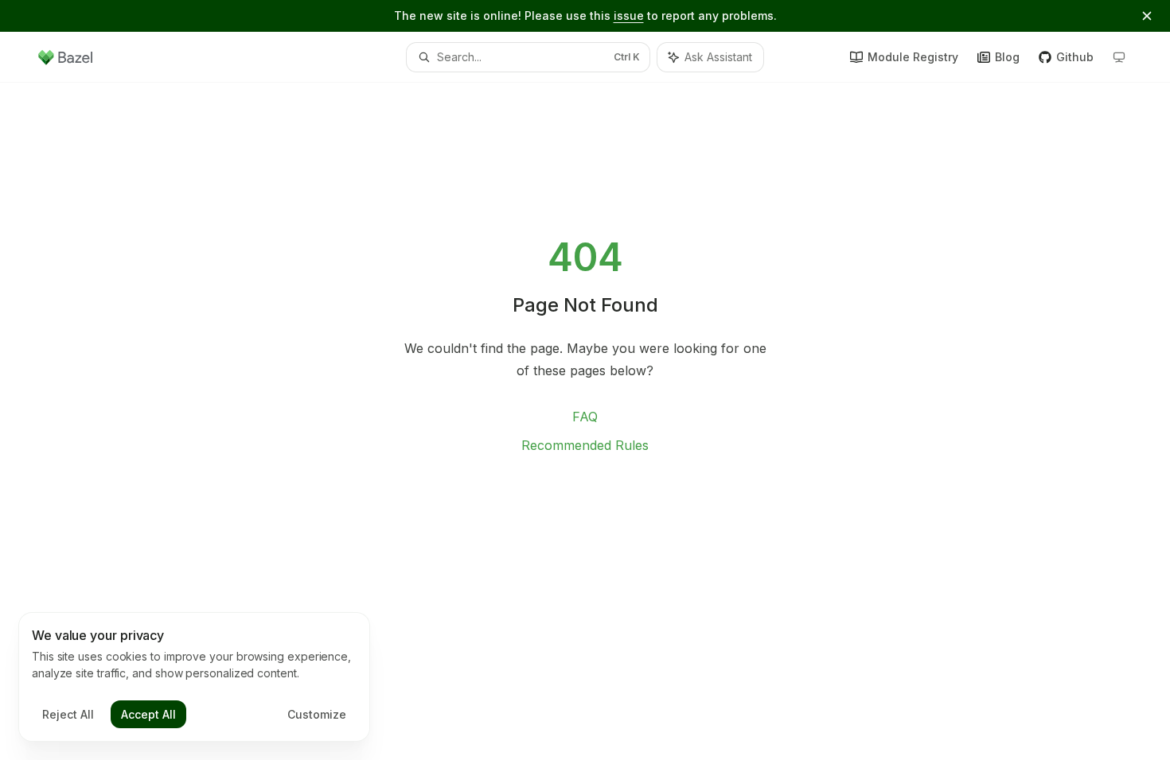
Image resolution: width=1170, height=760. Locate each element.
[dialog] (194, 677)
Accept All (148, 714)
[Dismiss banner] (1147, 16)
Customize (316, 714)
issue (629, 15)
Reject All (68, 714)
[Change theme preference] (1119, 57)
